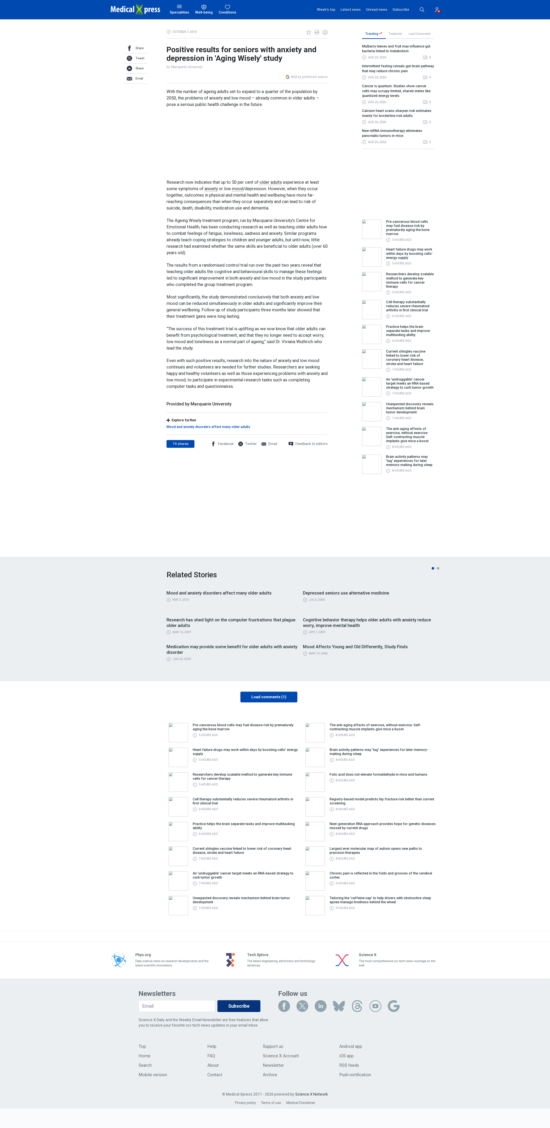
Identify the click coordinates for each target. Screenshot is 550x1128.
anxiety (211, 188)
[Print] (325, 32)
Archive (270, 1074)
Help (211, 1046)
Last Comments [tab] (420, 33)
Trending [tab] (372, 33)
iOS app (346, 1055)
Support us (273, 1046)
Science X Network (311, 1094)
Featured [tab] (395, 33)
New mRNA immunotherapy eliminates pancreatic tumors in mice (392, 133)
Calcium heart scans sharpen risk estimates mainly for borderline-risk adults (396, 113)
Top (142, 1046)
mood (237, 188)
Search (145, 1065)
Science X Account (281, 1055)
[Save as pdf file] (316, 32)
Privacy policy (245, 1103)
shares (181, 444)
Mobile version (153, 1074)
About (213, 1065)
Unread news (376, 9)
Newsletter (273, 1065)
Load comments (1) (268, 697)
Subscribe (401, 9)
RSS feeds (349, 1065)
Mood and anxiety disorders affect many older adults (208, 427)
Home (144, 1055)
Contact (214, 1074)
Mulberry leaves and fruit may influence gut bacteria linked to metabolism (396, 48)
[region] (398, 96)
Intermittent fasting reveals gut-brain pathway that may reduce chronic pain (398, 68)
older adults (271, 182)
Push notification (355, 1074)
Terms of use (271, 1103)
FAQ (211, 1055)
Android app (350, 1046)
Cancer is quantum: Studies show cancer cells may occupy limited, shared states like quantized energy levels (396, 91)
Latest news (351, 9)
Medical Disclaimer (300, 1103)
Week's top (326, 9)
